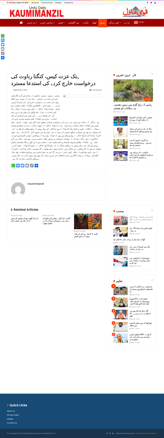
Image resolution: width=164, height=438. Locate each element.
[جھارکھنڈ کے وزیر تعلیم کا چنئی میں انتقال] (121, 327)
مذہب (127, 22)
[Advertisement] (82, 50)
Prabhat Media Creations (146, 433)
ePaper (58, 2)
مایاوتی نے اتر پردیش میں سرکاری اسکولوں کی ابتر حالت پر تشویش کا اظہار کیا (141, 155)
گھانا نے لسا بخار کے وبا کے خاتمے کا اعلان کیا (129, 239)
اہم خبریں (32, 22)
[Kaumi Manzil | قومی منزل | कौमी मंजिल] (82, 11)
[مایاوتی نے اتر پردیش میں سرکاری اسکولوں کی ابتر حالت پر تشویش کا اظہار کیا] (121, 156)
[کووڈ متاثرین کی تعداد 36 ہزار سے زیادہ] (121, 232)
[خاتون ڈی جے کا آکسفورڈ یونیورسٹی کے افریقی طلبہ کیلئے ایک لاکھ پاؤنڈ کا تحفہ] (121, 302)
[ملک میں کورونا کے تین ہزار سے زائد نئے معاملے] (121, 250)
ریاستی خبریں (46, 22)
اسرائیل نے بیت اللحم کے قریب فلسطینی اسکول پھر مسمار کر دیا (141, 289)
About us (35, 2)
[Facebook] (147, 2)
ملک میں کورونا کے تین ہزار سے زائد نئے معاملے (140, 248)
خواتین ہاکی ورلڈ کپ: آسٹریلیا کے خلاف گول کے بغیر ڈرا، (141, 118)
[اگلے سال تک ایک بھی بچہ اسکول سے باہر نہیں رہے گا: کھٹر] (121, 314)
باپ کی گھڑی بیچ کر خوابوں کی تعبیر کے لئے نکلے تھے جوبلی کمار (24, 219)
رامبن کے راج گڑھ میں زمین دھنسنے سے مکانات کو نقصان (133, 106)
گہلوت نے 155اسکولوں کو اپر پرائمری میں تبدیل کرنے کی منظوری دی (140, 337)
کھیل (94, 22)
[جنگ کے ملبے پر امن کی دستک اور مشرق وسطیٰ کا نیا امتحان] (121, 132)
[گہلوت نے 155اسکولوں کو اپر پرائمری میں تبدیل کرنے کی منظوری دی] (121, 338)
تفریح (102, 22)
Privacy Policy (47, 2)
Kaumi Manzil (36, 183)
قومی (60, 22)
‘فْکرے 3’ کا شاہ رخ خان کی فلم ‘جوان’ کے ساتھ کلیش (86, 235)
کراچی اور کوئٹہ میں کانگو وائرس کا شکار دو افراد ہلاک (141, 218)
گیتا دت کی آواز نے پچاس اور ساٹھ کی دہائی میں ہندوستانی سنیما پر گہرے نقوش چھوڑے (56, 220)
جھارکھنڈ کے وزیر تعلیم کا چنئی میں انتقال (141, 324)
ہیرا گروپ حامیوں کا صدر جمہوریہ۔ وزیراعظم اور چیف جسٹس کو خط (141, 143)
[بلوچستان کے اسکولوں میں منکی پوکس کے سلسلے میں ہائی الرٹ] (121, 262)
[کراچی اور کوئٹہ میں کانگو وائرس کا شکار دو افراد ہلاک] (121, 220)
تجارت (86, 22)
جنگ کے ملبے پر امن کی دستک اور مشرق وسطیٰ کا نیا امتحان (141, 130)
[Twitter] (151, 2)
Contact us (68, 2)
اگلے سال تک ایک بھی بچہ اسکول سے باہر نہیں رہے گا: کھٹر (140, 313)
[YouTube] (155, 2)
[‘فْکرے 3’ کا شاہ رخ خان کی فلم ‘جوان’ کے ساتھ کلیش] (88, 221)
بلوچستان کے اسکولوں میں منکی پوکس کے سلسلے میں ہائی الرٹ (140, 260)
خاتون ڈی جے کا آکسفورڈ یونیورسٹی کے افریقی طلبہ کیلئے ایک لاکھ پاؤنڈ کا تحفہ (139, 301)
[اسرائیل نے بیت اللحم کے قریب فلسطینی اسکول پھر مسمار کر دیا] (121, 290)
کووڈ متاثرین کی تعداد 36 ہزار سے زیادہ (141, 229)
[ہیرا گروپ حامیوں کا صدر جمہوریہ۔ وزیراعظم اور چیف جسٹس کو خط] (121, 144)
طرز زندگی (114, 22)
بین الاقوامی (73, 22)
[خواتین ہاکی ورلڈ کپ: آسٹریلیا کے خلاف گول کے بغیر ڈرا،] (121, 121)
